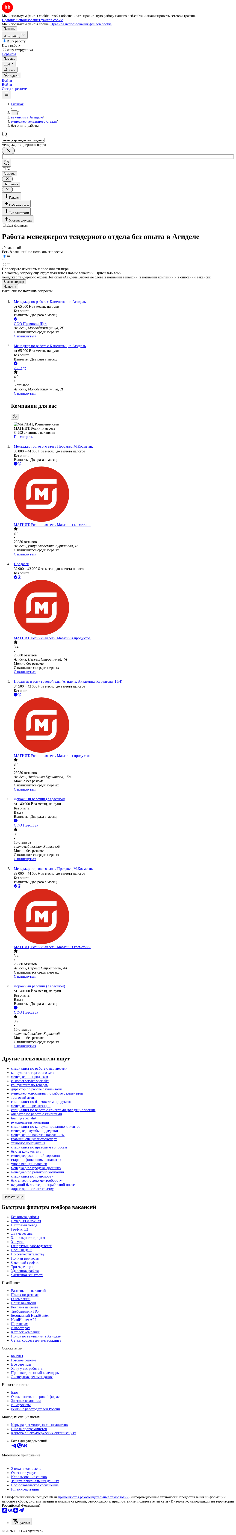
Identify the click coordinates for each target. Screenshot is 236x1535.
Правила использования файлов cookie (81, 24)
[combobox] (23, 140)
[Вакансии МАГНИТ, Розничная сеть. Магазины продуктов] (122, 608)
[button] (7, 80)
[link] (10, 70)
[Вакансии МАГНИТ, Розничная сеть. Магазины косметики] (122, 494)
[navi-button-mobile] (6, 94)
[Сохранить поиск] (6, 163)
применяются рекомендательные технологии (93, 1497)
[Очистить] (8, 150)
